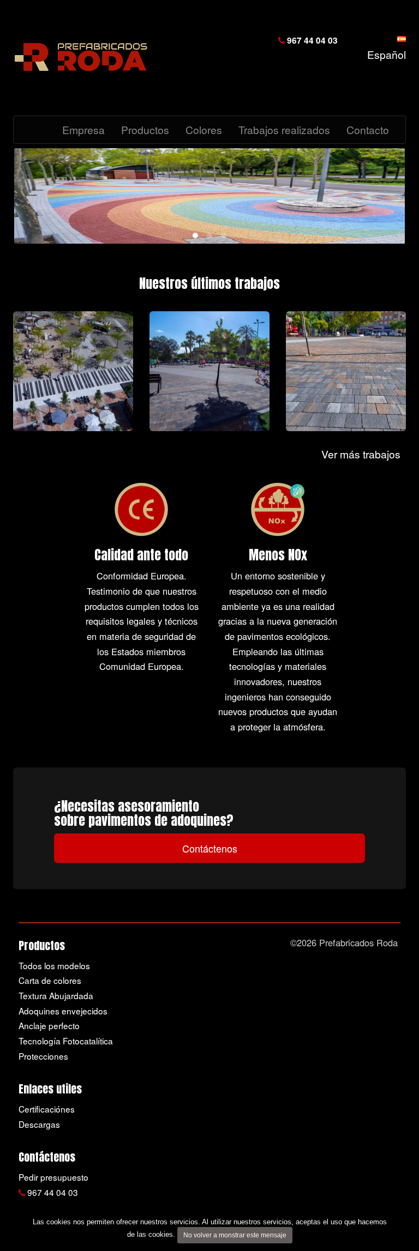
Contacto (367, 129)
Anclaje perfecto (49, 1025)
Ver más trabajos (360, 453)
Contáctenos (209, 848)
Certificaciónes (47, 1109)
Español (384, 54)
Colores (203, 129)
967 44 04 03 (311, 40)
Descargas (39, 1124)
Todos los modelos (54, 965)
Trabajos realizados (284, 129)
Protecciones (43, 1056)
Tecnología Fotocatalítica (66, 1041)
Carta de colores (50, 980)
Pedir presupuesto (53, 1177)
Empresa (83, 129)
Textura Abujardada (56, 995)
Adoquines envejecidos (63, 1011)
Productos (145, 129)
